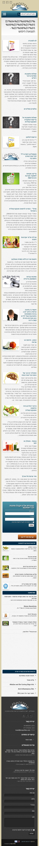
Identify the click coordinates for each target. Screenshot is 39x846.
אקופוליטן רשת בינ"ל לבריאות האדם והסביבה (29, 156)
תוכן (33, 817)
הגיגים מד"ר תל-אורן (30, 631)
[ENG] (18, 841)
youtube (4, 2)
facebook (7, 2)
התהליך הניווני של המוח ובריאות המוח (29, 374)
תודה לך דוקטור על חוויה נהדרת (25, 770)
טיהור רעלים (32, 547)
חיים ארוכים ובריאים (30, 566)
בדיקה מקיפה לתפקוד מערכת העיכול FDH (31, 176)
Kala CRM (12, 843)
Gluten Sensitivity (30, 606)
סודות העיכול (32, 557)
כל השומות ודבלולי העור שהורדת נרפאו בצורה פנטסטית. (20, 762)
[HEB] (16, 841)
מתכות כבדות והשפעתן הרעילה (30, 278)
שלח (31, 525)
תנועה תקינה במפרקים (26, 675)
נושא (33, 811)
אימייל (32, 517)
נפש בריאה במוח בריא (29, 584)
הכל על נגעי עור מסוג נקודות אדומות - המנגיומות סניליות (20, 597)
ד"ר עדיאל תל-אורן (26, 841)
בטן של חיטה (32, 614)
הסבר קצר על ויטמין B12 (26, 693)
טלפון (33, 799)
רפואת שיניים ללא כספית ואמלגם (24, 259)
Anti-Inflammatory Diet (26, 689)
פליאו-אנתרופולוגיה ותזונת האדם (26, 574)
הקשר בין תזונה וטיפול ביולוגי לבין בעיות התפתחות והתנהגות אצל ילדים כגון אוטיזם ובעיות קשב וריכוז (29, 315)
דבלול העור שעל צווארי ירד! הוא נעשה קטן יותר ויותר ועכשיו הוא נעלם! (20, 779)
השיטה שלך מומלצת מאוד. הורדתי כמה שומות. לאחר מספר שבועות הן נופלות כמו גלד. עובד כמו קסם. (20, 751)
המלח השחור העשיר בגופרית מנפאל (25, 622)
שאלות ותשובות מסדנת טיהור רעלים (31, 76)
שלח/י (31, 833)
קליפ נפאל (30, 680)
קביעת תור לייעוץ (27, 537)
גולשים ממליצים (30, 109)
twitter (11, 2)
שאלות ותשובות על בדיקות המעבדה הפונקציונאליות (29, 120)
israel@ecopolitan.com (22, 730)
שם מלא (31, 511)
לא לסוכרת (32, 41)
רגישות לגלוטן (31, 137)
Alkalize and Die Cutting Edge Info (22, 684)
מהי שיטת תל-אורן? (29, 476)
